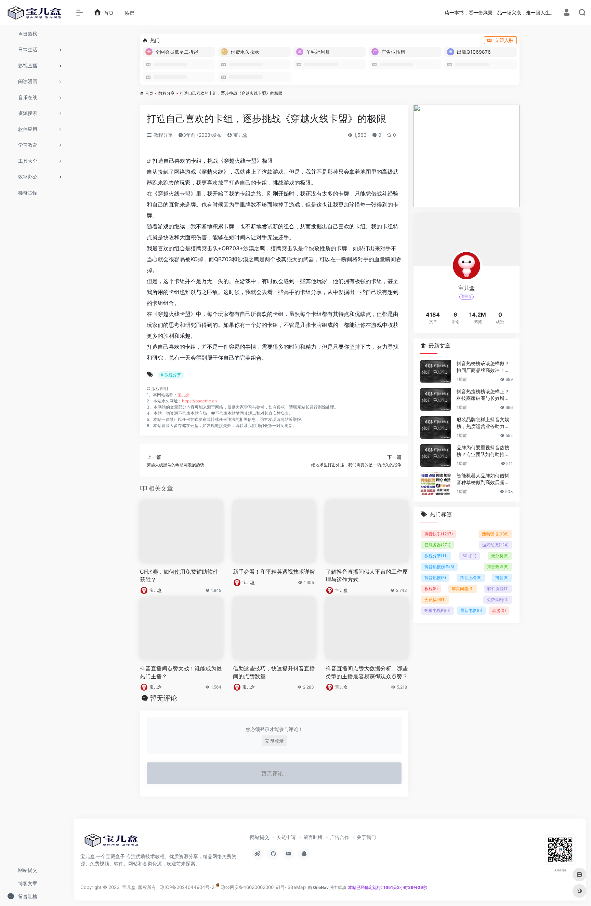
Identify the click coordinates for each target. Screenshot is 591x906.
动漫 (499, 610)
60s (469, 555)
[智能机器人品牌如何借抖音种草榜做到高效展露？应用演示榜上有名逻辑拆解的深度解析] (435, 483)
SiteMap (297, 887)
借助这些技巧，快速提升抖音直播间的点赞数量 (274, 672)
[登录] (566, 13)
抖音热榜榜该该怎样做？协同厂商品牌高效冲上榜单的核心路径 (483, 367)
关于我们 (366, 837)
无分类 (500, 555)
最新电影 (471, 610)
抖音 (502, 577)
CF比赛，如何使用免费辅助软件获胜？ (179, 575)
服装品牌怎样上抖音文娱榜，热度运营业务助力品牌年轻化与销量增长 (483, 423)
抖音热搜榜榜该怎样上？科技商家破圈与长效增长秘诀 (483, 395)
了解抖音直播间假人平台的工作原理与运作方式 (367, 575)
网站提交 (259, 837)
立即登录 (274, 741)
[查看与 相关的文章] (150, 160)
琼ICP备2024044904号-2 (187, 887)
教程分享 (166, 93)
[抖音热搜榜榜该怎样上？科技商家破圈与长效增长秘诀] (435, 399)
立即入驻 (504, 40)
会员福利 (435, 599)
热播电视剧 (437, 610)
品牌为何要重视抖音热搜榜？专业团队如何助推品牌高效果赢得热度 (483, 451)
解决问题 (463, 588)
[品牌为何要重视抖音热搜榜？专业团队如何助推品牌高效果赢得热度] (435, 455)
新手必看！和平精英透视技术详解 (274, 571)
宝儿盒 (240, 135)
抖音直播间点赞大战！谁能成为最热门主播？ (181, 672)
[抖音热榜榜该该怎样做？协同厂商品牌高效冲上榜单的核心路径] (435, 371)
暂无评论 (163, 698)
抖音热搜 (435, 577)
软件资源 (498, 588)
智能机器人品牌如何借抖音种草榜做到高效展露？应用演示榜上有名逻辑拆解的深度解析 (483, 479)
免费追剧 (498, 599)
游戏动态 (495, 544)
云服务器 (437, 544)
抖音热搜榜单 (439, 566)
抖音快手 (438, 533)
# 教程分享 (171, 374)
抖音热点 (498, 566)
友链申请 (286, 837)
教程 (431, 588)
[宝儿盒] (111, 842)
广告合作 (339, 837)
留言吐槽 (313, 837)
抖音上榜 (471, 577)
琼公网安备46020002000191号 (252, 887)
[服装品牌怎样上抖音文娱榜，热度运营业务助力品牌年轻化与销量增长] (435, 427)
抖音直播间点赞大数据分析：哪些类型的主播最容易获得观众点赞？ (367, 672)
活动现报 (495, 533)
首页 (149, 93)
